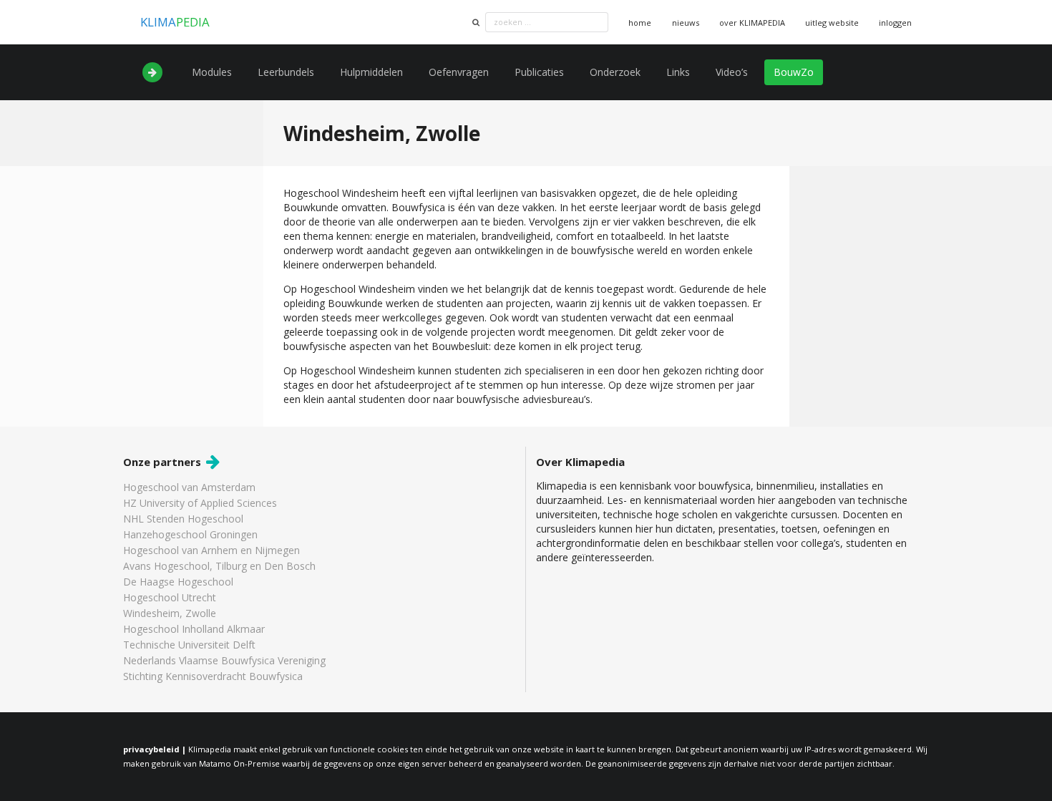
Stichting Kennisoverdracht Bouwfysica (213, 675)
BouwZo (794, 72)
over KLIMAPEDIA (752, 22)
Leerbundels (286, 72)
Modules (212, 72)
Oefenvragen (459, 72)
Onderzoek (615, 72)
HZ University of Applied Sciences (200, 503)
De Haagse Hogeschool (178, 581)
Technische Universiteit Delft (189, 644)
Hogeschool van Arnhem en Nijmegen (211, 550)
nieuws (685, 22)
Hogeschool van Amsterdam (189, 488)
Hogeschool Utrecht (169, 597)
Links (678, 72)
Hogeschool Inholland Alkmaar (194, 629)
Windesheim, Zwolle (169, 613)
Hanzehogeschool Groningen (190, 534)
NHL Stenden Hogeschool (183, 518)
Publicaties (539, 72)
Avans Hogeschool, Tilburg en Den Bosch (219, 566)
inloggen (895, 22)
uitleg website (832, 22)
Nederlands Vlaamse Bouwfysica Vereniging (224, 660)
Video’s (732, 72)
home (639, 22)
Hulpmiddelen (371, 72)
